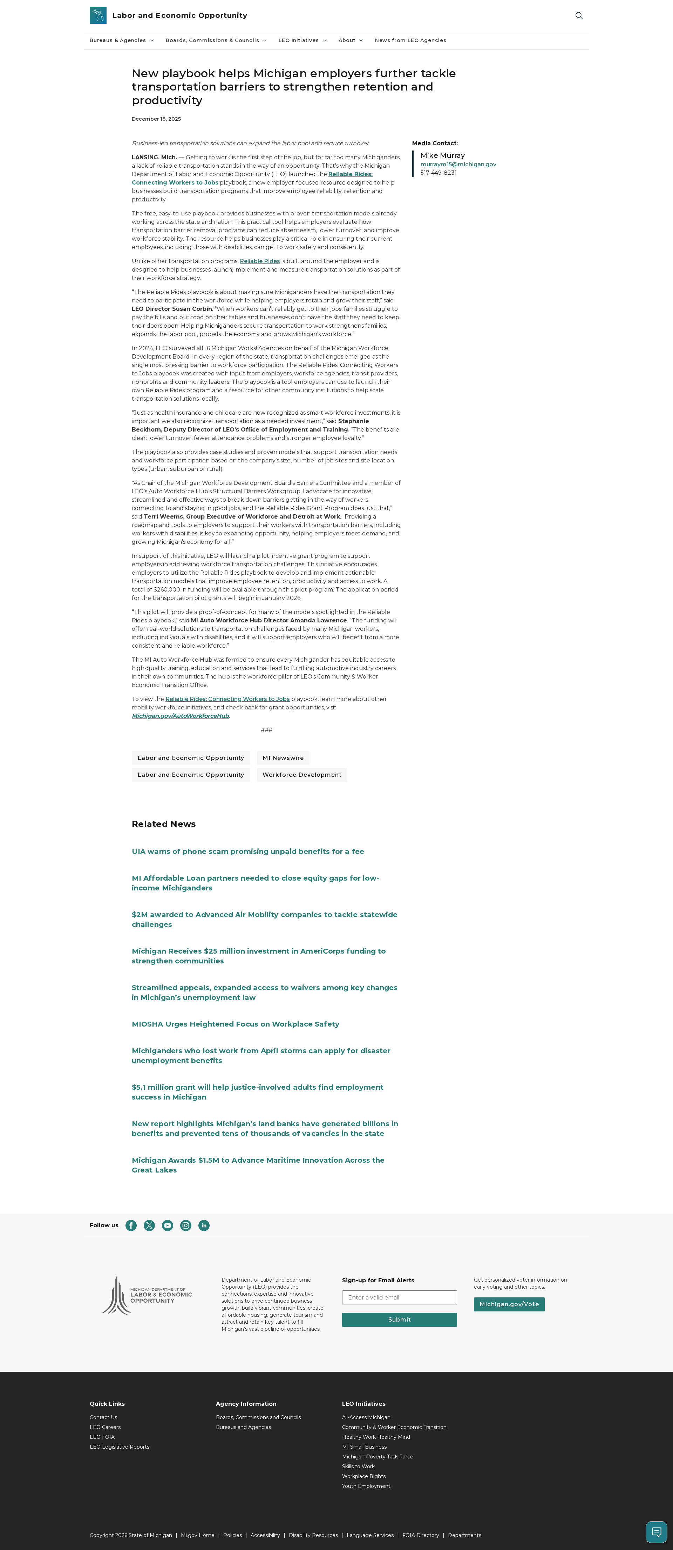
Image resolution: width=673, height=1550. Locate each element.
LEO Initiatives (299, 40)
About (347, 40)
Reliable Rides (260, 261)
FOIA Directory (420, 1535)
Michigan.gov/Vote (509, 1304)
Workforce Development (302, 774)
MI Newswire (283, 758)
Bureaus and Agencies (243, 1427)
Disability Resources (313, 1535)
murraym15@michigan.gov (458, 164)
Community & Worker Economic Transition (394, 1427)
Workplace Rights (364, 1476)
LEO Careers (105, 1427)
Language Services (370, 1535)
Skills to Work (358, 1466)
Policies (232, 1535)
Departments (464, 1535)
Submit (399, 1319)
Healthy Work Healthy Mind (376, 1437)
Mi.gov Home (198, 1535)
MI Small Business (364, 1447)
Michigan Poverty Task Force (377, 1457)
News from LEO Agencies (411, 40)
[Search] (579, 15)
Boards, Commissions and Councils (258, 1417)
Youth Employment (366, 1486)
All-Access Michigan (366, 1417)
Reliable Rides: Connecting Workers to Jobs (227, 699)
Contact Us (103, 1417)
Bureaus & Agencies (118, 40)
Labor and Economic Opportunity (190, 758)
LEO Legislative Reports (119, 1447)
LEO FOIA (102, 1437)
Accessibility (265, 1535)
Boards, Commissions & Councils (212, 40)
